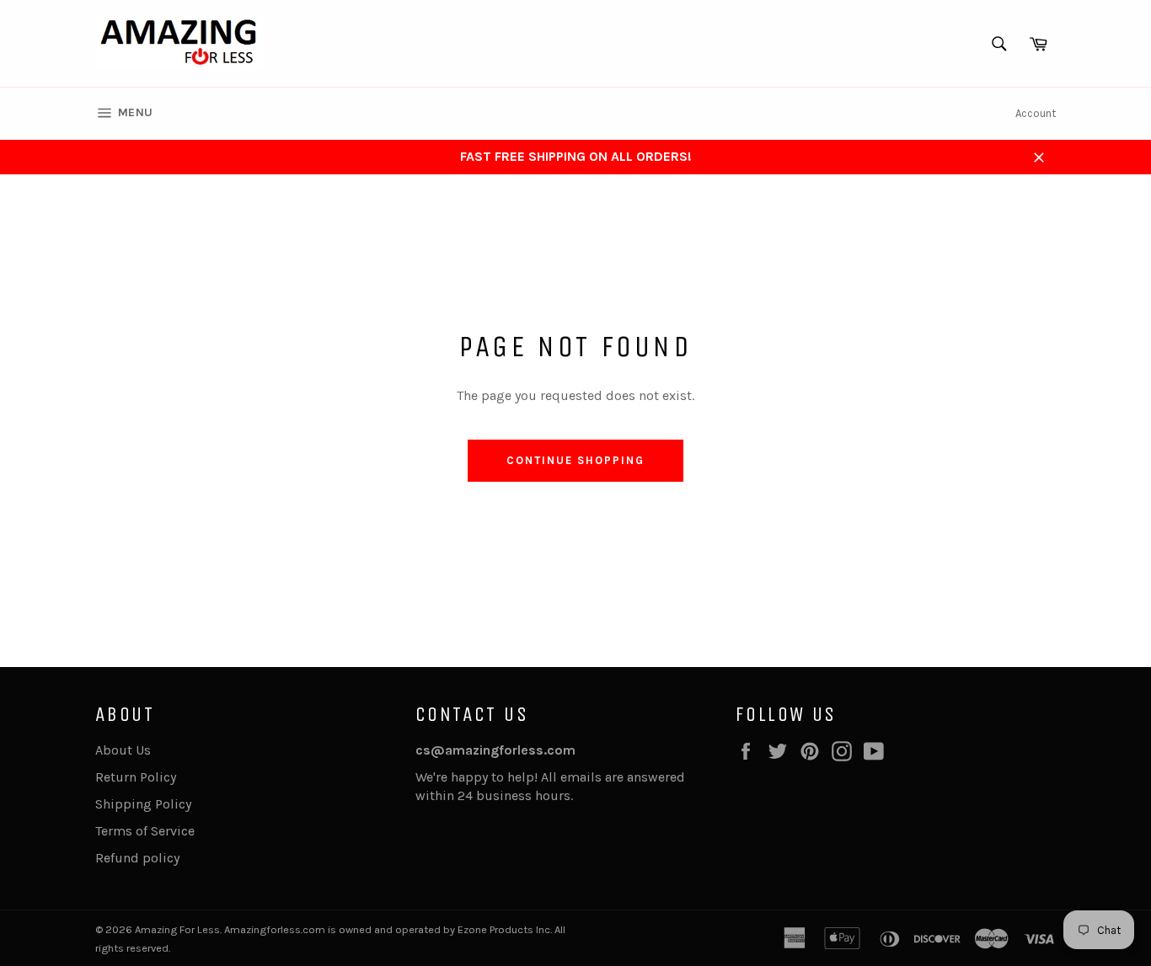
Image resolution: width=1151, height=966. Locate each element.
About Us (123, 750)
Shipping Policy (143, 804)
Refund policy (137, 858)
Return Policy (135, 777)
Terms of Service (145, 831)
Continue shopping (575, 460)
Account (1035, 113)
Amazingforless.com (274, 929)
